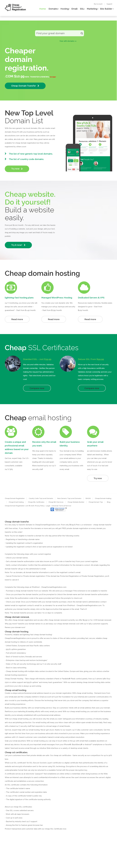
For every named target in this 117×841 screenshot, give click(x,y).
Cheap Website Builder (76, 502)
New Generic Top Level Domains (69, 498)
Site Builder (106, 8)
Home (42, 8)
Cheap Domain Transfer (23, 85)
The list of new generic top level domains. (31, 153)
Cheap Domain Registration (15, 498)
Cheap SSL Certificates (36, 502)
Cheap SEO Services (55, 502)
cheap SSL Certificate (53, 829)
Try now (15, 168)
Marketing (92, 8)
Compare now (37, 388)
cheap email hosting (20, 719)
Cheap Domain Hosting (103, 498)
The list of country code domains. (26, 159)
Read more (17, 319)
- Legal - (48, 506)
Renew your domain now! (15, 627)
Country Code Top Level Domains (41, 498)
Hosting (64, 8)
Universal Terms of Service (61, 506)
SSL (82, 8)
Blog (108, 502)
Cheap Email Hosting (16, 502)
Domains (53, 8)
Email (74, 8)
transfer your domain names (29, 624)
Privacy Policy (40, 506)
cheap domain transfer (24, 591)
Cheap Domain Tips (96, 502)
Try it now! (17, 245)
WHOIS (88, 498)
